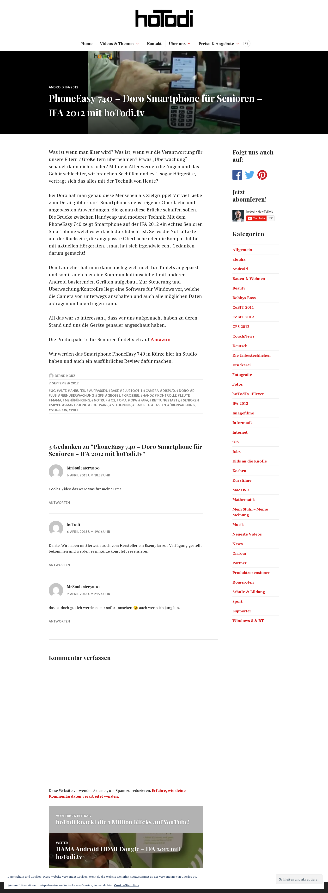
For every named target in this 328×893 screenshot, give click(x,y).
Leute (185, 395)
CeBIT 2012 (243, 317)
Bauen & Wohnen (248, 278)
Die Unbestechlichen (251, 355)
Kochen (239, 470)
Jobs (236, 451)
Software (99, 405)
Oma (123, 400)
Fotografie (242, 374)
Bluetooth (132, 391)
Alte (63, 391)
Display (169, 391)
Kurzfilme (241, 480)
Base (115, 391)
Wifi (74, 410)
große (114, 395)
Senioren (191, 400)
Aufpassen (98, 391)
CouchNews (243, 336)
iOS (235, 441)
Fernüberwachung (77, 395)
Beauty (238, 288)
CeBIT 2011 (243, 307)
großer (131, 395)
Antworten (59, 503)
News (237, 543)
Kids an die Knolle (249, 461)
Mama (56, 400)
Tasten (160, 405)
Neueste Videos (247, 534)
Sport (237, 601)
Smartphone (75, 405)
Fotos (237, 384)
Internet (240, 432)
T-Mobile (142, 405)
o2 (113, 400)
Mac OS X (241, 490)
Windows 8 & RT (248, 620)
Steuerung (121, 405)
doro (184, 391)
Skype (56, 405)
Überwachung (182, 405)
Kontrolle (166, 395)
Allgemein (242, 249)
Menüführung (77, 400)
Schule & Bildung (248, 591)
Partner (239, 563)
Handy (148, 395)
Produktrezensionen (251, 572)
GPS (100, 395)
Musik (238, 524)
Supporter (241, 611)
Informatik (242, 422)
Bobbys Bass (244, 297)
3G (53, 391)
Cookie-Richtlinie (126, 885)
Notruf (100, 400)
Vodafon (59, 410)
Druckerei (241, 365)
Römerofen (243, 582)
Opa (133, 400)
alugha (238, 259)
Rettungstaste (165, 400)
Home (86, 43)
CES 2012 (240, 326)
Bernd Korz (65, 376)
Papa (144, 400)
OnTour (239, 553)
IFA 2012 (71, 87)
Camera (152, 391)
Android (56, 87)
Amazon (161, 339)
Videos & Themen (117, 43)
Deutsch (240, 345)
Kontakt (154, 43)
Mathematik (243, 499)
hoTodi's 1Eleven (248, 393)
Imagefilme (243, 413)
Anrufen (77, 391)
